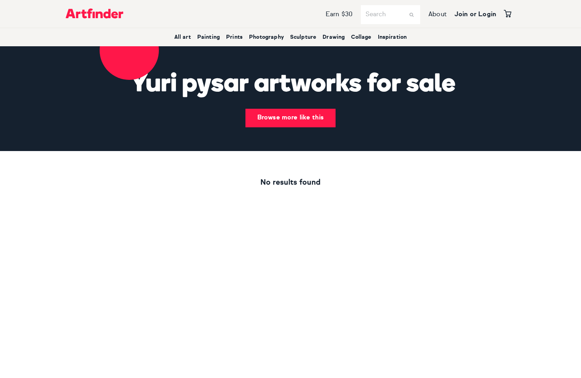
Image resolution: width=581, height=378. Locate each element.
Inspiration (392, 37)
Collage (361, 37)
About (437, 14)
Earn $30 (339, 14)
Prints (234, 37)
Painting (208, 37)
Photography (266, 37)
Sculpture (303, 37)
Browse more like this (290, 118)
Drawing (334, 37)
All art (182, 37)
